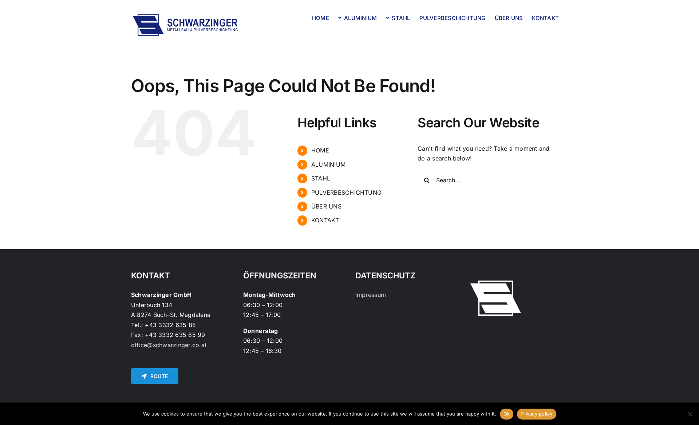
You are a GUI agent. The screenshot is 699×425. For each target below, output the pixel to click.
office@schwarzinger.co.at (168, 345)
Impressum (370, 294)
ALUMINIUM (328, 164)
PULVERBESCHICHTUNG (346, 192)
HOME (320, 150)
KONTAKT (325, 220)
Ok (506, 414)
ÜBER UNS (326, 206)
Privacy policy (537, 414)
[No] (690, 414)
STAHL (320, 178)
